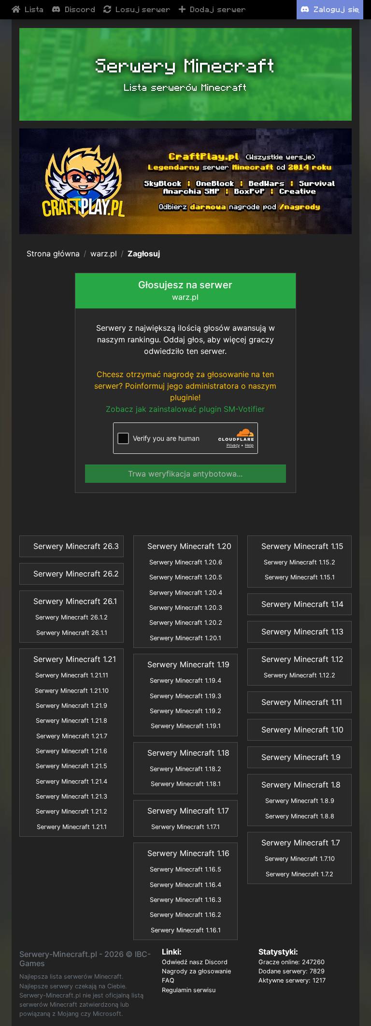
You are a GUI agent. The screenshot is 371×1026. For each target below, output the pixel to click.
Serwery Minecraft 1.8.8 (299, 816)
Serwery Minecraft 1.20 (189, 546)
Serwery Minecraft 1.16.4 (185, 884)
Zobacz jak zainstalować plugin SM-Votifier (185, 409)
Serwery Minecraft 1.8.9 (299, 800)
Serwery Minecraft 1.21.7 (71, 736)
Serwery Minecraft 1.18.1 (186, 783)
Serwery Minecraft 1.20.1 (185, 638)
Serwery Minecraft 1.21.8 (71, 720)
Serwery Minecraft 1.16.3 (185, 899)
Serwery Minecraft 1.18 (188, 753)
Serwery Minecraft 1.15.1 (300, 577)
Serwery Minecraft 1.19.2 (185, 711)
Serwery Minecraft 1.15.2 (299, 562)
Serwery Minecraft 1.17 (188, 810)
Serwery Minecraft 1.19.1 (186, 726)
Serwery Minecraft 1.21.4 (71, 781)
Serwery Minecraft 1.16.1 (186, 930)
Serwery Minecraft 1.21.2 (71, 811)
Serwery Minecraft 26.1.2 (71, 617)
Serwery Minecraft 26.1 (75, 601)
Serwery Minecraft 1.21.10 (72, 690)
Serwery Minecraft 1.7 (300, 842)
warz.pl (103, 253)
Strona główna (53, 253)
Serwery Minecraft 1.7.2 (299, 874)
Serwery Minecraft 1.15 (302, 546)
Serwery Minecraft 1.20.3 (185, 607)
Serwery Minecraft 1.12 (302, 659)
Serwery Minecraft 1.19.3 (185, 696)
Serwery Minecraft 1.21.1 (72, 826)
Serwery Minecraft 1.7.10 (300, 858)
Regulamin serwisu (188, 990)
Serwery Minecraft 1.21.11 (71, 675)
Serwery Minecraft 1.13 (302, 631)
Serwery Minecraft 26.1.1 (71, 632)
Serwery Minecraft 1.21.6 (71, 751)
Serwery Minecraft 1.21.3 (71, 796)
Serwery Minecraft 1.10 (302, 729)
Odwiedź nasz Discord (195, 962)
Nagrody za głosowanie (196, 971)
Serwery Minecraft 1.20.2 (185, 622)
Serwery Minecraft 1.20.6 (185, 562)
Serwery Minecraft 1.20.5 (185, 577)
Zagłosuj (144, 253)
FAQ (168, 980)
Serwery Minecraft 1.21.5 (71, 766)
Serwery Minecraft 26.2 (76, 573)
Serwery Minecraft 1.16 (188, 853)
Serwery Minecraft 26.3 (76, 546)
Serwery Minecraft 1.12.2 (299, 675)
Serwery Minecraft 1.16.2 (185, 914)
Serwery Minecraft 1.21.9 (71, 705)
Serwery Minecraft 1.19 (188, 664)
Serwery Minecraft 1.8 (301, 784)
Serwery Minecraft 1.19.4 (185, 680)
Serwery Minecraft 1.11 (301, 702)
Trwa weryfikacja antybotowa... (185, 473)
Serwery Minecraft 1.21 (74, 659)
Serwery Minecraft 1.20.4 (185, 592)
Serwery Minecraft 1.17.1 (185, 826)
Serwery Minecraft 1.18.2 (185, 769)
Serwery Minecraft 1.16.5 (185, 869)
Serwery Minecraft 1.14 (302, 604)
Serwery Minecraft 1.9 (301, 757)
